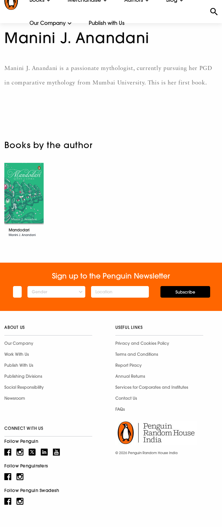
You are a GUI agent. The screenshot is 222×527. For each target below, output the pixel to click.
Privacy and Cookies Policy (142, 343)
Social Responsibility (24, 387)
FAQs (120, 409)
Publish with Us (107, 23)
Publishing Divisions (23, 376)
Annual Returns (130, 376)
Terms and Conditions (136, 354)
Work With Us (16, 354)
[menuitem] (47, 23)
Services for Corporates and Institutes (151, 387)
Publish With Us (18, 365)
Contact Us (126, 398)
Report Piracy (128, 365)
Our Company (47, 23)
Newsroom (14, 398)
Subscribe (185, 292)
